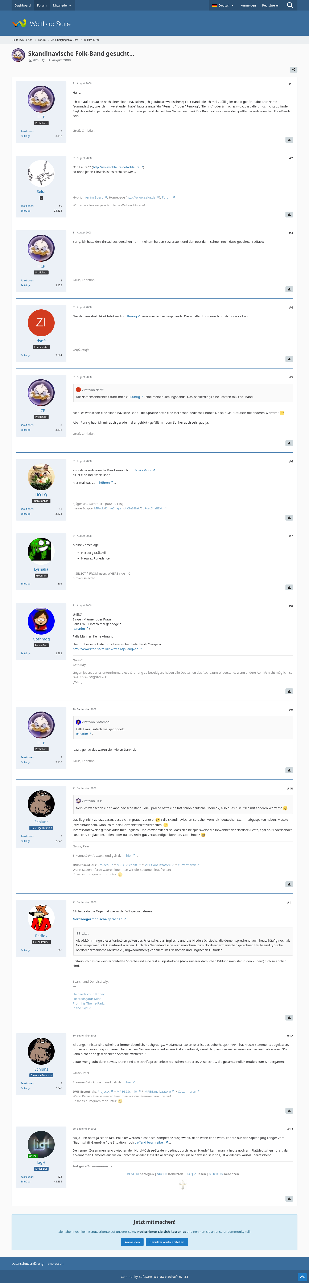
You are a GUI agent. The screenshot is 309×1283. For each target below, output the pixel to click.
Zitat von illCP (92, 801)
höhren (104, 482)
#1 (291, 83)
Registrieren (271, 5)
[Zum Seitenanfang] (302, 1277)
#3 (291, 233)
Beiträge (25, 136)
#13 (290, 1129)
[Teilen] (293, 70)
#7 (291, 536)
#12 (290, 1036)
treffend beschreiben (150, 1142)
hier (129, 855)
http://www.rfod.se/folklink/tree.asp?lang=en (105, 649)
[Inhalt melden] (289, 140)
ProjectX (104, 865)
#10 (290, 788)
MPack (99, 508)
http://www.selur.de (141, 197)
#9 (291, 709)
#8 (291, 605)
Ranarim (79, 628)
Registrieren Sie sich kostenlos (161, 1231)
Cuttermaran (187, 865)
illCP (36, 60)
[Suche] (290, 5)
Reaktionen (26, 131)
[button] (223, 5)
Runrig (132, 316)
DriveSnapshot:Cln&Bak (122, 508)
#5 (291, 377)
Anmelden (248, 5)
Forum (167, 197)
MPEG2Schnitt (127, 865)
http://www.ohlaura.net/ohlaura (116, 167)
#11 (290, 902)
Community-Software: (154, 1276)
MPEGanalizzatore (157, 865)
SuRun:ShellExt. (152, 508)
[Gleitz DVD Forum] (154, 23)
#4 (291, 307)
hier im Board (93, 197)
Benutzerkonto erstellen (166, 1242)
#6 (291, 461)
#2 (291, 158)
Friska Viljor (143, 470)
